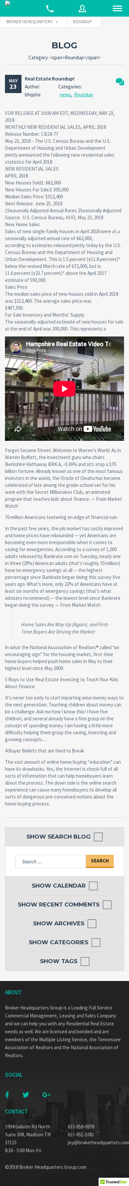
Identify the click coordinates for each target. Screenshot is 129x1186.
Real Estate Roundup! (49, 78)
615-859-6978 (81, 1126)
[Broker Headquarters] (13, 8)
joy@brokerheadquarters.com (96, 1142)
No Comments (120, 81)
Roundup (83, 94)
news (65, 94)
